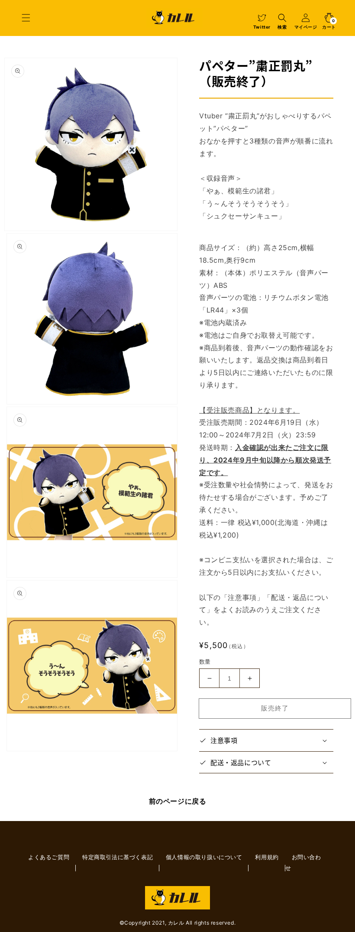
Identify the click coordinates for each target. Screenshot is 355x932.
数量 (205, 661)
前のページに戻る (178, 801)
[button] (26, 17)
